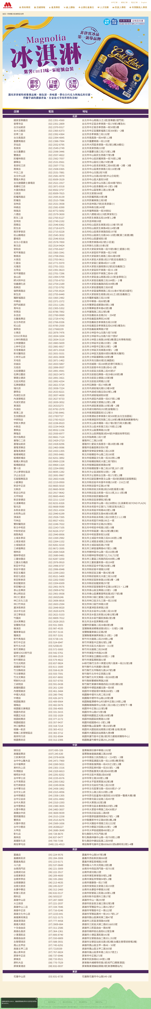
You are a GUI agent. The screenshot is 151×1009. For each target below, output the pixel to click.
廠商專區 (51, 1002)
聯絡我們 (98, 1002)
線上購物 (70, 7)
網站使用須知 (67, 1002)
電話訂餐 (134, 2)
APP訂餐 (114, 2)
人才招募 (104, 7)
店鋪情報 (40, 7)
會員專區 (55, 7)
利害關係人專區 (139, 7)
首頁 (4, 14)
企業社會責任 (87, 7)
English (144, 2)
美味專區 (26, 7)
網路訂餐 (124, 2)
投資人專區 (120, 7)
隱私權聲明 (82, 1002)
